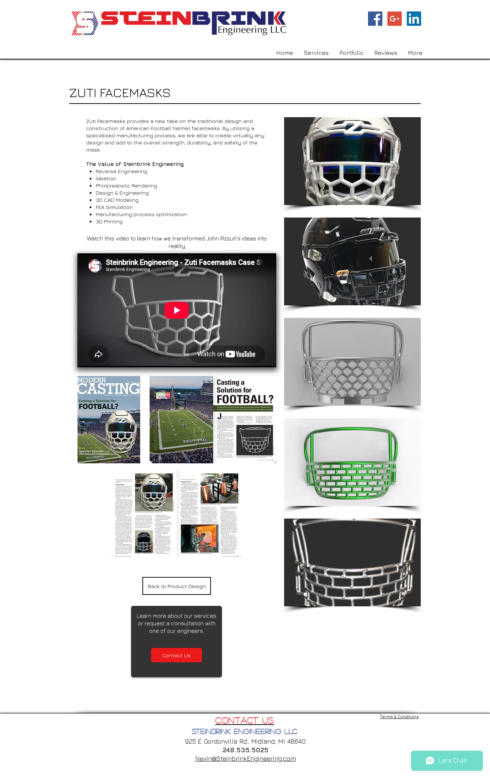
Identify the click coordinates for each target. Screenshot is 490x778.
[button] (352, 161)
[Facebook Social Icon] (375, 18)
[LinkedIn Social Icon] (414, 18)
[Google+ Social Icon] (394, 18)
